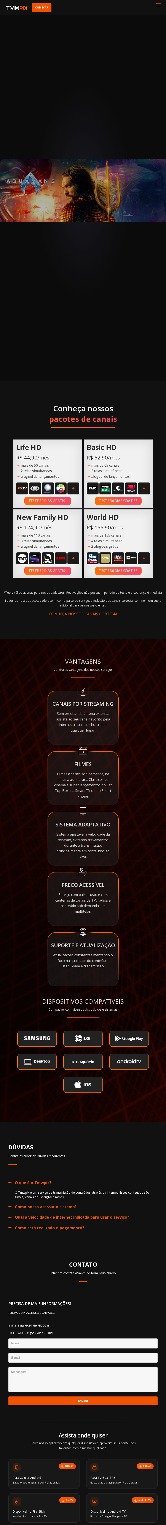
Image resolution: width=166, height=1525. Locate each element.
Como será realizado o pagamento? (49, 1227)
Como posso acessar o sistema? (46, 1206)
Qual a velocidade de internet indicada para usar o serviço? (72, 1217)
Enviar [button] (83, 1400)
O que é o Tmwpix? (33, 1182)
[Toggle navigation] (158, 5)
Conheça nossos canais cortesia (83, 613)
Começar (41, 7)
